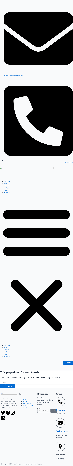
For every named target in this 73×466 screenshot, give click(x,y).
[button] (36, 269)
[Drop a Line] (60, 401)
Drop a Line (60, 410)
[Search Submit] (2, 386)
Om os (6, 190)
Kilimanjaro (7, 181)
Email (38, 408)
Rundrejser (7, 188)
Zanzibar (6, 186)
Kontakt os (7, 192)
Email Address (62, 431)
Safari (5, 183)
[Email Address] (60, 423)
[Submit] (54, 411)
